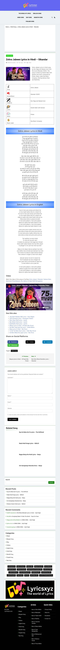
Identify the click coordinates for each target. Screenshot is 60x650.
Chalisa (8, 545)
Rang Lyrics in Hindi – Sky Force (18, 329)
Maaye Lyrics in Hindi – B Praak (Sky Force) (22, 325)
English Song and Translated (35, 569)
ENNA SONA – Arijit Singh (28, 520)
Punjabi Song (30, 21)
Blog (8, 542)
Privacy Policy (48, 609)
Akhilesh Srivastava (12, 62)
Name (9, 396)
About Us (47, 612)
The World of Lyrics (25, 13)
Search (8, 479)
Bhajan (8, 536)
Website (10, 408)
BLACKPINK (48, 566)
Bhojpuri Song (10, 539)
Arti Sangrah (11, 566)
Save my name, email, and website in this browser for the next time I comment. (28, 414)
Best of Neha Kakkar (37, 626)
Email (9, 402)
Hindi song (14, 350)
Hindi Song (20, 17)
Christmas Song (21, 569)
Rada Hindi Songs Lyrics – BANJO (29, 443)
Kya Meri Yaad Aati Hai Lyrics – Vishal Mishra (22, 327)
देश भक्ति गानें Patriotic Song (46, 575)
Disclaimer (47, 615)
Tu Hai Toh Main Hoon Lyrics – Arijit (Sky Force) (23, 331)
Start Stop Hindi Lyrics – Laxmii (18, 320)
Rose (26, 575)
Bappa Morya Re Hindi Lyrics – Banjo (30, 454)
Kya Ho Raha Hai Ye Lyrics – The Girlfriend (31, 432)
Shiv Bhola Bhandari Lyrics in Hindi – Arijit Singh (29, 513)
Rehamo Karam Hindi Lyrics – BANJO (16, 504)
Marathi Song (38, 17)
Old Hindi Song (46, 572)
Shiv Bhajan (34, 575)
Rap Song (29, 17)
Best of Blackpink (36, 612)
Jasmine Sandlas (13, 572)
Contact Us (47, 618)
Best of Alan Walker (36, 609)
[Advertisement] (30, 39)
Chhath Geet (11, 569)
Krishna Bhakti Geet (25, 572)
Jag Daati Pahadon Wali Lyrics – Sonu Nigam (22, 316)
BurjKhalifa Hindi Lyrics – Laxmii (18, 323)
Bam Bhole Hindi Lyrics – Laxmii (18, 322)
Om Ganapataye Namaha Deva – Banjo (30, 465)
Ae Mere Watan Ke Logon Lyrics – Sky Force (22, 332)
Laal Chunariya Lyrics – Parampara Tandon (21, 318)
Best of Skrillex (35, 618)
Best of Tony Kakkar (37, 643)
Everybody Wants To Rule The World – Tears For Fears (25, 516)
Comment (10, 377)
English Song (37, 13)
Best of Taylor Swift (36, 615)
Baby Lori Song (21, 566)
